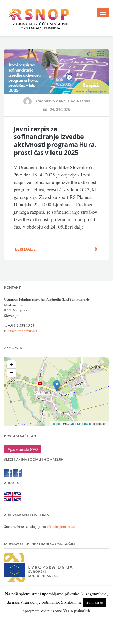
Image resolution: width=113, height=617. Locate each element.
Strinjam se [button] (94, 602)
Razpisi (83, 101)
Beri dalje (25, 249)
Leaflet (56, 423)
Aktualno (66, 101)
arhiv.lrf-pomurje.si (61, 526)
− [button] (11, 372)
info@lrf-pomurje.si (22, 330)
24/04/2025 (58, 109)
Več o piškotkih (76, 611)
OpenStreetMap (80, 423)
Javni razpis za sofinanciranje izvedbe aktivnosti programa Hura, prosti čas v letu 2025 (55, 140)
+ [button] (11, 364)
